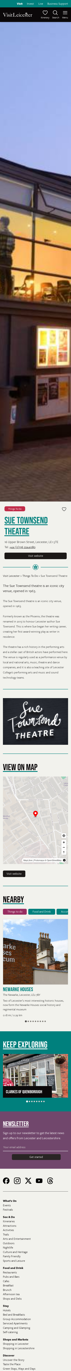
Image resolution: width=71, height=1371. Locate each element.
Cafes (6, 1281)
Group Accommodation (17, 1319)
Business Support (57, 4)
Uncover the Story (13, 1360)
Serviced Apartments (15, 1323)
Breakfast (8, 1285)
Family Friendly (12, 1256)
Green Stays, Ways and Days (19, 1369)
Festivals (8, 1209)
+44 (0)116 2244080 (22, 547)
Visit (20, 4)
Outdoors (8, 1243)
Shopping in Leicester (16, 1344)
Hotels (7, 1310)
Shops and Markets (15, 1339)
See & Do (9, 1217)
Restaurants (10, 1272)
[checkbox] (64, 509)
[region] (35, 820)
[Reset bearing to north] (63, 852)
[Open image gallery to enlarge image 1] (35, 721)
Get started (36, 1157)
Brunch (7, 1290)
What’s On (10, 1201)
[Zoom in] (63, 842)
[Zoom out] (63, 847)
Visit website (35, 556)
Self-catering (10, 1332)
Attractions (9, 1226)
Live (40, 4)
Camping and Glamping (16, 1328)
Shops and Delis (12, 1299)
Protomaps (39, 860)
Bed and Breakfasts (14, 1314)
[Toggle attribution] (64, 860)
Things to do (14, 911)
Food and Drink (42, 911)
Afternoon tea (11, 1294)
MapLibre (27, 860)
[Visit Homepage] (19, 14)
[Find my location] (63, 835)
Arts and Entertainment (17, 1239)
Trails (6, 1234)
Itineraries (9, 1221)
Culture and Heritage (15, 1252)
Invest (30, 4)
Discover (8, 1355)
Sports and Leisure (14, 1261)
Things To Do (15, 509)
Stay (6, 1306)
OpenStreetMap (54, 860)
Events (7, 1205)
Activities (8, 1230)
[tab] (26, 1021)
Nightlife (8, 1247)
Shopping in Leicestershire (18, 1348)
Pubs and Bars (11, 1277)
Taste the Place (12, 1364)
